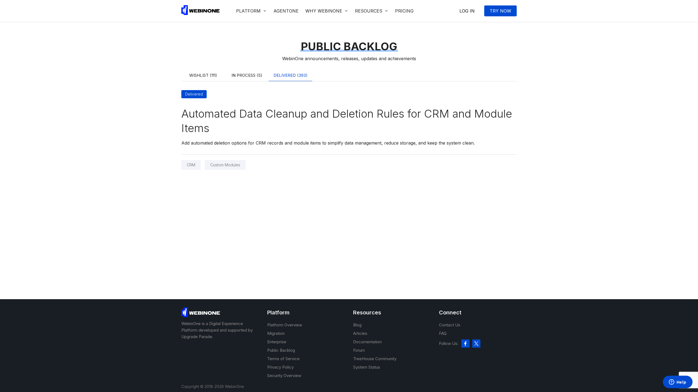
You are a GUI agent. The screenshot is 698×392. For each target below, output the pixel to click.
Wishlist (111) (203, 75)
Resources (368, 11)
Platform (248, 11)
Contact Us (449, 324)
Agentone (286, 11)
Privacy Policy (280, 367)
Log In (467, 11)
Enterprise (276, 341)
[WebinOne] (200, 13)
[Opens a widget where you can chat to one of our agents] (678, 382)
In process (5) (246, 75)
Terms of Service (283, 358)
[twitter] (476, 343)
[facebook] (465, 343)
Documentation (367, 341)
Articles (360, 333)
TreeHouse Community (374, 358)
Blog (357, 324)
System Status (366, 367)
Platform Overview (284, 324)
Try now (500, 11)
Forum (359, 350)
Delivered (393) (290, 75)
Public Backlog (281, 350)
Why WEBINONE (323, 11)
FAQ (443, 333)
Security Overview (284, 375)
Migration (276, 333)
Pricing (404, 11)
